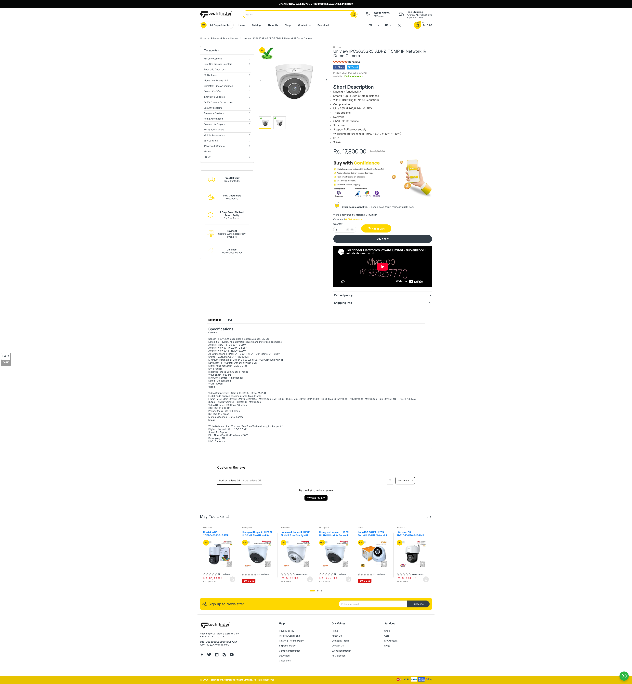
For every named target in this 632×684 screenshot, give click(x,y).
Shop (387, 630)
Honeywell (247, 527)
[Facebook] (202, 655)
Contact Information (289, 650)
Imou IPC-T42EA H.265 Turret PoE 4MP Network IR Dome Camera (373, 534)
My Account (390, 640)
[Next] (261, 80)
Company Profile (340, 640)
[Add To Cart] (232, 579)
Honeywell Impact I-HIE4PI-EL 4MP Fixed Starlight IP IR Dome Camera (296, 534)
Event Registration (341, 650)
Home (335, 630)
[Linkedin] (216, 655)
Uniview (337, 47)
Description (215, 319)
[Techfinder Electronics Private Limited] (216, 14)
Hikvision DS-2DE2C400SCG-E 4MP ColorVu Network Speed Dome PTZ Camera (216, 534)
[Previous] (326, 80)
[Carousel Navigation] (428, 516)
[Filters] (390, 480)
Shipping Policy (287, 645)
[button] (340, 61)
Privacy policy (286, 630)
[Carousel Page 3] (321, 590)
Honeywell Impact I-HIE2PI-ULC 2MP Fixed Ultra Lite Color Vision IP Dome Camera (257, 534)
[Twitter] (209, 655)
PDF (230, 319)
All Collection (338, 655)
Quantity (337, 223)
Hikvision (207, 527)
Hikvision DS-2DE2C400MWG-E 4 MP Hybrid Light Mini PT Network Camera (410, 534)
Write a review (316, 497)
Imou (360, 527)
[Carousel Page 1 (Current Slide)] (312, 590)
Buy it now (383, 238)
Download (284, 655)
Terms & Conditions (289, 635)
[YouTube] (232, 655)
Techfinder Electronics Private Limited (230, 679)
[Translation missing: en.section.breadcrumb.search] (353, 14)
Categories (285, 660)
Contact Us (338, 645)
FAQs (387, 645)
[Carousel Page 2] (317, 590)
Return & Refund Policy (291, 640)
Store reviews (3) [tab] (251, 480)
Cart (386, 635)
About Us (337, 635)
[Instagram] (224, 655)
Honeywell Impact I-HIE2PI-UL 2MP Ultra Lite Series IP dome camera (334, 534)
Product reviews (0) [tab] (229, 480)
